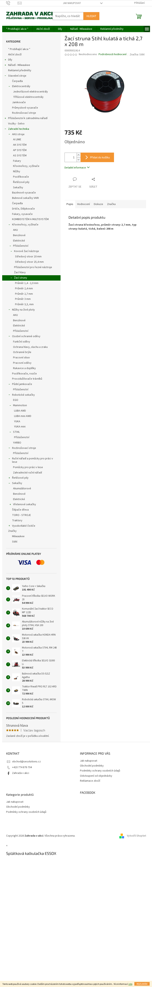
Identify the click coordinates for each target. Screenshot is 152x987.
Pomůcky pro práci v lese (28, 467)
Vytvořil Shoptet (136, 836)
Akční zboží (15, 55)
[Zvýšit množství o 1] (79, 155)
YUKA (17, 421)
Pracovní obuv (21, 358)
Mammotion (20, 405)
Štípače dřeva (20, 510)
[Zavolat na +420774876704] (12, 3)
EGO (15, 400)
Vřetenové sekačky (24, 504)
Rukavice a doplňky (24, 368)
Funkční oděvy (21, 342)
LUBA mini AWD (22, 416)
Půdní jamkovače (22, 384)
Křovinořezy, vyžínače (26, 166)
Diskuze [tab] (98, 204)
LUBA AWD (20, 411)
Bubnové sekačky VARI (25, 198)
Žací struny (20, 278)
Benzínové (19, 235)
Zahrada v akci (20, 773)
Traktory (17, 520)
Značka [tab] (111, 204)
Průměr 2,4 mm (24, 289)
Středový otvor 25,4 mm (29, 262)
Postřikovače (21, 177)
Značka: (137, 55)
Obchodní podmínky (92, 766)
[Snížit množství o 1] (79, 159)
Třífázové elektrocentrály (28, 97)
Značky (12, 531)
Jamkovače (19, 102)
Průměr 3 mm (23, 299)
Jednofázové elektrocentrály (30, 92)
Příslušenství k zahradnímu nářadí (28, 118)
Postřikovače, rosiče (24, 374)
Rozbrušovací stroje (24, 113)
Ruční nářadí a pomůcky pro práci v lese (32, 460)
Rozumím (142, 983)
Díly (10, 60)
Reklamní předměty (19, 70)
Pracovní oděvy (22, 363)
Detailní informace (75, 168)
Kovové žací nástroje (26, 251)
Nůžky (16, 171)
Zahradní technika (18, 129)
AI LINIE (17, 139)
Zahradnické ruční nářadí (27, 473)
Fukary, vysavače (22, 214)
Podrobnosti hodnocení (112, 54)
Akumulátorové (22, 489)
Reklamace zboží (90, 781)
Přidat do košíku (100, 157)
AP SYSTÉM (20, 150)
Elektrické (19, 241)
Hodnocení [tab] (83, 204)
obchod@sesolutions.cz (26, 762)
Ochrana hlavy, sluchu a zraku (30, 347)
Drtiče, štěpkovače (23, 209)
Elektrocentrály (21, 86)
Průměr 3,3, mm (24, 304)
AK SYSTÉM (20, 145)
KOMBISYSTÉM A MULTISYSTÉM (30, 219)
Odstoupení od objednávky (96, 776)
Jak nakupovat (72, 3)
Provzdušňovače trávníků (27, 379)
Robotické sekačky (23, 395)
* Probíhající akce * (19, 49)
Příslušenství (20, 246)
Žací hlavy (20, 272)
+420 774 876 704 (22, 767)
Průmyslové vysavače (25, 108)
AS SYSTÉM (20, 156)
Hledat (91, 16)
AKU (15, 230)
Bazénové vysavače (24, 193)
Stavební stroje (17, 76)
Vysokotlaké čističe (23, 526)
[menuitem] (17, 29)
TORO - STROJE (21, 515)
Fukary (17, 161)
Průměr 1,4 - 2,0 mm (26, 283)
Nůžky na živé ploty (23, 310)
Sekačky (18, 188)
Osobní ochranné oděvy (26, 336)
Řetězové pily (21, 182)
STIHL (16, 432)
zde (130, 984)
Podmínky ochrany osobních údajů (100, 771)
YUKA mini (20, 427)
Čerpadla (17, 81)
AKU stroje (18, 134)
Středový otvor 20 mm (28, 257)
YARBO (17, 443)
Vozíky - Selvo (16, 124)
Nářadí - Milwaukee (19, 65)
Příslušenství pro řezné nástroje (33, 267)
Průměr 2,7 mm (24, 294)
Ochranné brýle (22, 352)
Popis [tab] (69, 204)
